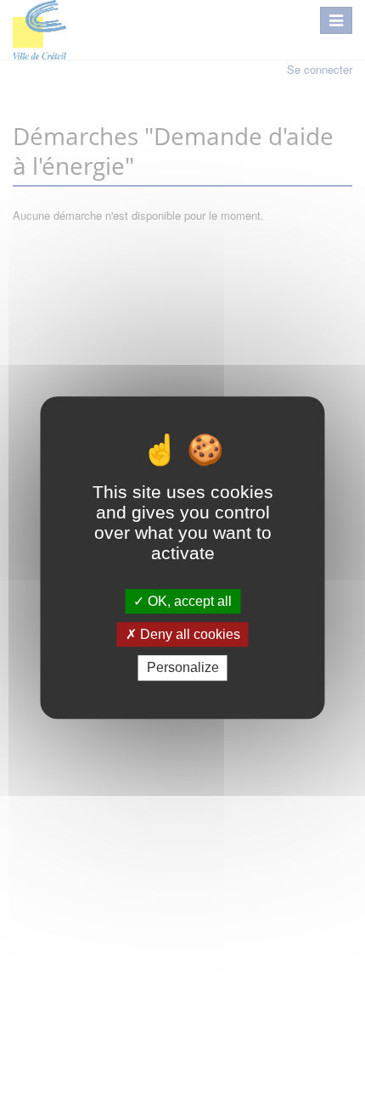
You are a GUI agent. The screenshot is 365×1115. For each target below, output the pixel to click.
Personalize (183, 668)
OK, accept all (188, 601)
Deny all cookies (188, 634)
